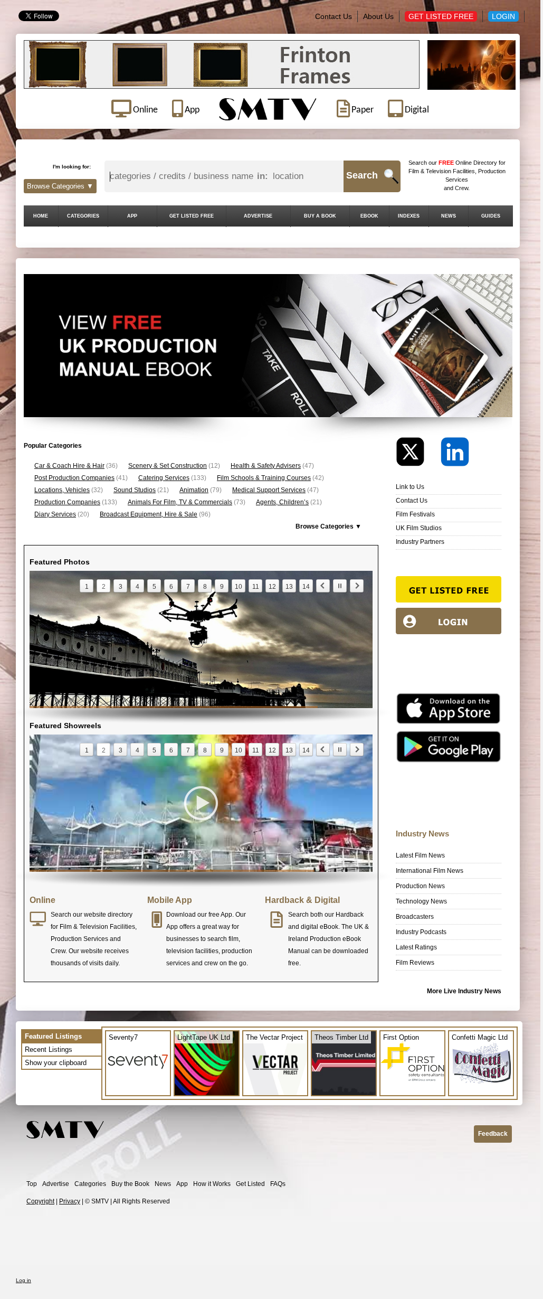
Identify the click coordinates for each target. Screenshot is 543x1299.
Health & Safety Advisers (266, 465)
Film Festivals (415, 514)
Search (362, 175)
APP (132, 216)
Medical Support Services (269, 490)
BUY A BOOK (320, 216)
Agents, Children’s (282, 502)
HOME (40, 216)
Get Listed (250, 1184)
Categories (90, 1184)
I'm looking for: (72, 167)
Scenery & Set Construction (167, 465)
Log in (23, 1280)
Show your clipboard (56, 1063)
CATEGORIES (83, 216)
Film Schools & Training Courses (264, 478)
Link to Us (410, 487)
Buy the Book (130, 1184)
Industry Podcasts (421, 932)
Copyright (40, 1201)
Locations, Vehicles (62, 490)
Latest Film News (420, 855)
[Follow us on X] (417, 454)
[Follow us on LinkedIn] (455, 454)
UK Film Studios (419, 528)
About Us (378, 16)
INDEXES (409, 216)
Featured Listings (53, 1036)
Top (31, 1184)
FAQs (277, 1184)
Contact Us (333, 16)
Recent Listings (48, 1049)
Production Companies (67, 502)
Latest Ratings (416, 947)
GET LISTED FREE (191, 216)
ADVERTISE (258, 216)
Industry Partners (420, 541)
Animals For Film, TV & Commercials (180, 502)
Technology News (421, 901)
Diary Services (55, 514)
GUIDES (490, 216)
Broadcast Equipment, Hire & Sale (148, 514)
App (182, 1184)
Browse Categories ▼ (60, 186)
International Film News (429, 870)
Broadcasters (415, 916)
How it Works (212, 1184)
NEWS (448, 216)
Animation (193, 490)
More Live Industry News (464, 991)
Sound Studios (134, 490)
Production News (420, 886)
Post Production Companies (74, 478)
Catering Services (163, 478)
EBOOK (369, 216)
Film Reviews (415, 962)
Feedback (493, 1133)
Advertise (55, 1184)
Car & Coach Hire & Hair (69, 465)
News (163, 1184)
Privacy (69, 1201)
